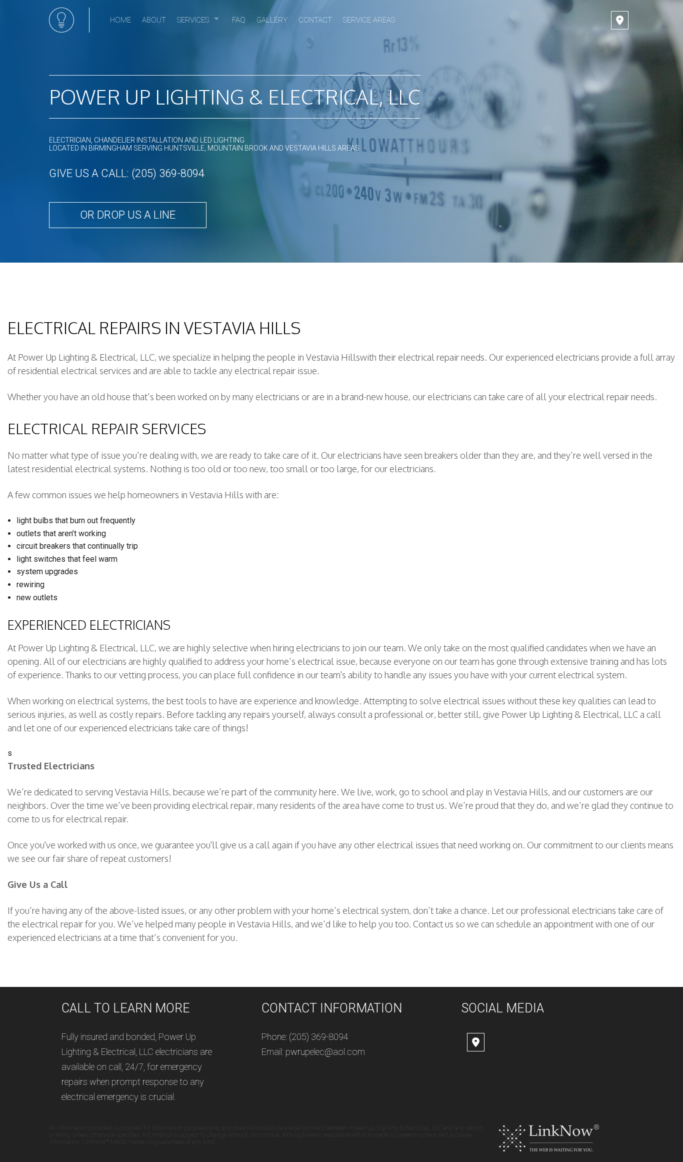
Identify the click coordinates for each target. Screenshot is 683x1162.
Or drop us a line (128, 215)
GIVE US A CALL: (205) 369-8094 (126, 173)
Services (193, 20)
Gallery (272, 20)
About (154, 20)
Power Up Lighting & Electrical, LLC (234, 96)
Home (120, 20)
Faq (239, 20)
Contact (315, 20)
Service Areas (369, 20)
